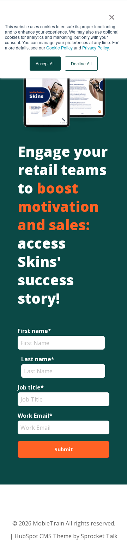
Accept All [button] (45, 63)
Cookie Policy (59, 47)
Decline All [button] (81, 63)
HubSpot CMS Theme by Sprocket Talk (65, 536)
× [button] (112, 15)
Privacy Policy (95, 47)
